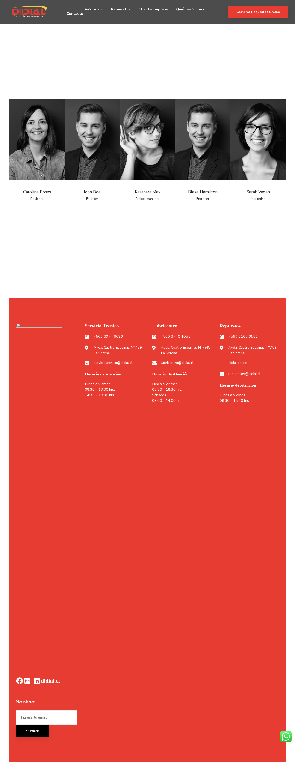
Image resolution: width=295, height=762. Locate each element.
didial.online (237, 362)
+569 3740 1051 (175, 336)
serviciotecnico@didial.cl (113, 362)
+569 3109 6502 (243, 336)
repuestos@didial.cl (244, 373)
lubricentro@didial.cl (177, 362)
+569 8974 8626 (108, 336)
